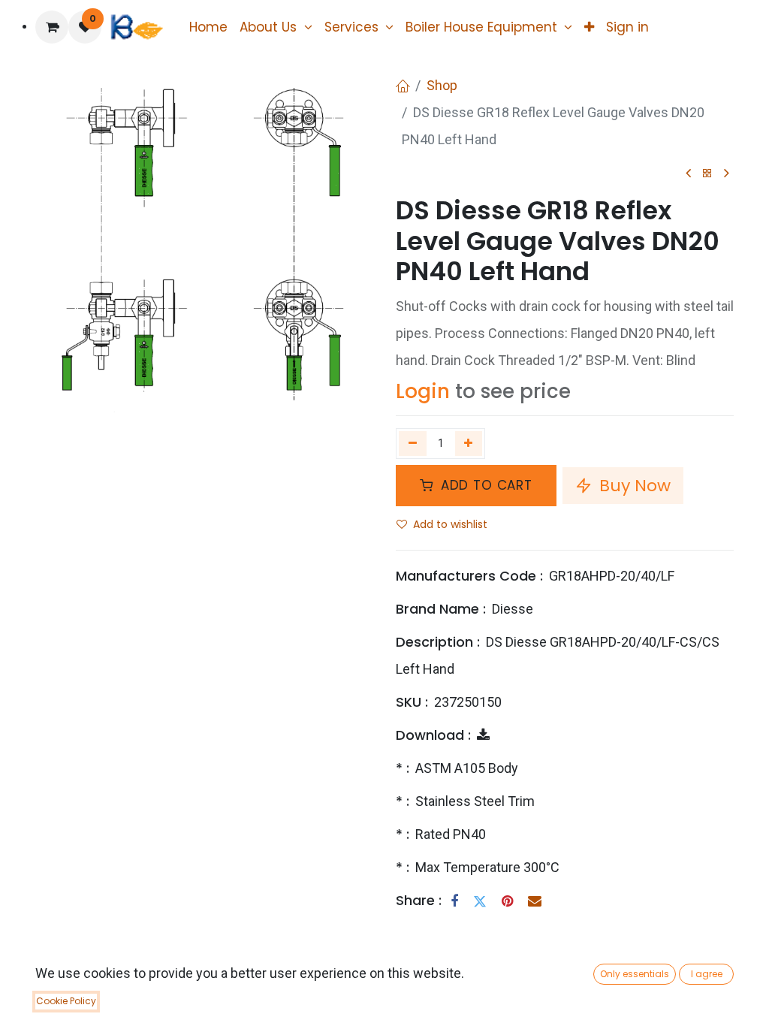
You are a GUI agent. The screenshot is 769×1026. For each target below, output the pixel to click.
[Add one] (469, 443)
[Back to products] (707, 174)
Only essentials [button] (634, 973)
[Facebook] (454, 901)
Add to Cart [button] (484, 485)
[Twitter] (480, 901)
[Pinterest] (507, 901)
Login (423, 391)
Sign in (627, 27)
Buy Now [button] (633, 485)
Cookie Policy (66, 1000)
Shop (442, 85)
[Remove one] (413, 443)
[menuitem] (208, 27)
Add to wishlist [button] (450, 524)
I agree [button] (706, 973)
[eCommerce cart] (51, 27)
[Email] (534, 901)
